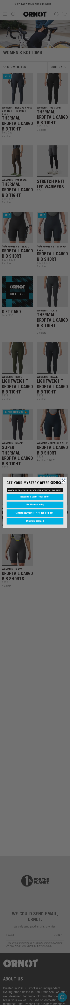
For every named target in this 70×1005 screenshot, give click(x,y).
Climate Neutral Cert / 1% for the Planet (35, 513)
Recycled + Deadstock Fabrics (35, 497)
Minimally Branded (35, 521)
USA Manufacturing (35, 505)
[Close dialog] (63, 480)
